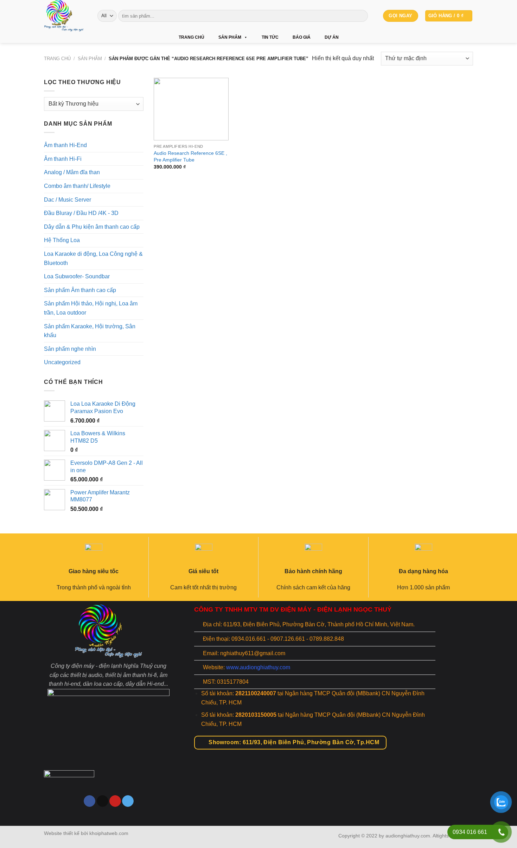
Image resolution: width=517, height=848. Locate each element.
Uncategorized (62, 362)
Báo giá (302, 37)
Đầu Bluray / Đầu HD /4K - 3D (81, 213)
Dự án (332, 37)
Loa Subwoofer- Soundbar (77, 276)
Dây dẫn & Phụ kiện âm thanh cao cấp (92, 227)
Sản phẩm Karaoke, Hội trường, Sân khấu (89, 330)
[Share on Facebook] (89, 801)
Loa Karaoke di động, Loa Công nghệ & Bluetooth (93, 258)
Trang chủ (191, 37)
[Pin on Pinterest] (115, 801)
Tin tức (270, 37)
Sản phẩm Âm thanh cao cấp (80, 290)
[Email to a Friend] (102, 801)
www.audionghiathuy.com (258, 667)
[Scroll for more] (258, 809)
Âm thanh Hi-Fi (63, 159)
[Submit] (361, 16)
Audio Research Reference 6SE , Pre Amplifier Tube (190, 156)
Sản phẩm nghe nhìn (70, 349)
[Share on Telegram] (128, 801)
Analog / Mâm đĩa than (72, 172)
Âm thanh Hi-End (65, 145)
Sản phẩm (229, 37)
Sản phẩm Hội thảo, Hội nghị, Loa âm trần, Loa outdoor (91, 308)
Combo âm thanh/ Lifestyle (77, 186)
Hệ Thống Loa (62, 240)
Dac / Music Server (67, 199)
